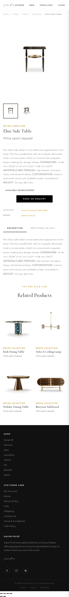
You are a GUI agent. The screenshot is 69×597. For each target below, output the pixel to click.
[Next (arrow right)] (4, 596)
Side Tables (42, 210)
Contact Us (10, 516)
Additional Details (42, 228)
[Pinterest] (25, 571)
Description (15, 228)
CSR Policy (10, 526)
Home (61, 5)
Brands (8, 470)
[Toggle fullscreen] (4, 593)
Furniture (36, 14)
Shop (15, 14)
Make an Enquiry (34, 199)
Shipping (9, 511)
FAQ (6, 506)
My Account (10, 491)
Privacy (33, 587)
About (7, 496)
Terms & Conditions (14, 521)
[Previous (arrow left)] (1, 596)
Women (19, 5)
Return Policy (11, 501)
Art (5, 465)
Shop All (8, 440)
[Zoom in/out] (1, 593)
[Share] (7, 593)
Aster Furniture (14, 126)
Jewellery (46, 5)
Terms (23, 587)
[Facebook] (7, 571)
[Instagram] (16, 571)
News (7, 475)
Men (31, 5)
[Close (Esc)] (11, 593)
